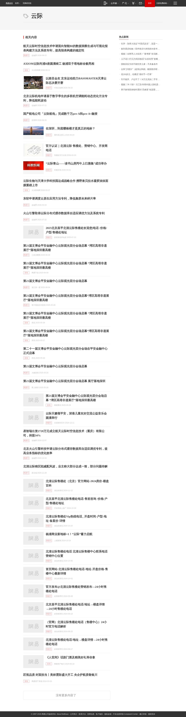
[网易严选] (125, 3)
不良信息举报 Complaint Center (125, 714)
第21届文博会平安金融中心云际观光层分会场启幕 (55, 280)
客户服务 (99, 714)
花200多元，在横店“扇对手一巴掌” (136, 74)
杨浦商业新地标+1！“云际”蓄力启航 (69, 534)
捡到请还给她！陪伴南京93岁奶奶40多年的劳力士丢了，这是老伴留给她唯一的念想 (142, 49)
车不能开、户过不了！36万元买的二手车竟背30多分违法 (142, 79)
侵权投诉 (151, 714)
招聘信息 (90, 714)
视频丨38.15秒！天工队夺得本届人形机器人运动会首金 (142, 84)
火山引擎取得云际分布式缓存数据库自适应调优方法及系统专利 (64, 213)
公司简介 (73, 714)
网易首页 (9, 3)
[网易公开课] (114, 3)
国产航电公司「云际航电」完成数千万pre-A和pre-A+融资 (60, 113)
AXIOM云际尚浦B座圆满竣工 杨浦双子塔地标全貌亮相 (58, 63)
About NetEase (63, 714)
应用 (17, 3)
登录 (150, 3)
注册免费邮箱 (161, 3)
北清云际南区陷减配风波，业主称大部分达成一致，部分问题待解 (65, 466)
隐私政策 (107, 714)
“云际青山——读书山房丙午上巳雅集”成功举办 (76, 163)
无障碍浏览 (27, 3)
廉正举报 (143, 714)
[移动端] (105, 3)
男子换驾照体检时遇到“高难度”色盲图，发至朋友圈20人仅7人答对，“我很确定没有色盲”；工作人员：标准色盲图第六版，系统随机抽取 (142, 90)
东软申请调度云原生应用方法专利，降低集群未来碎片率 (59, 198)
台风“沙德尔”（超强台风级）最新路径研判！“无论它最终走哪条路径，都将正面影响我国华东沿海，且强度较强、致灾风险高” (142, 69)
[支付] (133, 3)
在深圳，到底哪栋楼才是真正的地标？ (70, 128)
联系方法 (82, 714)
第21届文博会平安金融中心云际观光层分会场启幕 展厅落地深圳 (64, 381)
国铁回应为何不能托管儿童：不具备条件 (139, 64)
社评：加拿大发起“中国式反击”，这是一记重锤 (142, 44)
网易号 (26, 55)
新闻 (26, 70)
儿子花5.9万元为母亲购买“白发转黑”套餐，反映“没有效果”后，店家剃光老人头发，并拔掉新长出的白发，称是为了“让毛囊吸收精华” (142, 59)
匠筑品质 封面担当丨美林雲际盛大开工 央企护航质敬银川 (60, 674)
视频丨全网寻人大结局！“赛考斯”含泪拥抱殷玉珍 (142, 54)
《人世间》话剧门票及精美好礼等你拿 (70, 657)
